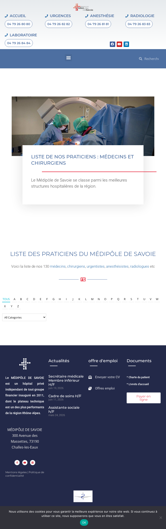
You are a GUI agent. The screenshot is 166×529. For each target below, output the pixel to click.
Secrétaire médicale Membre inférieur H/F (66, 380)
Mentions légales (16, 472)
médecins (58, 266)
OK (84, 522)
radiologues (139, 266)
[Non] (160, 517)
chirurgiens (76, 266)
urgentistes (96, 266)
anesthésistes (117, 266)
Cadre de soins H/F (64, 396)
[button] (68, 57)
